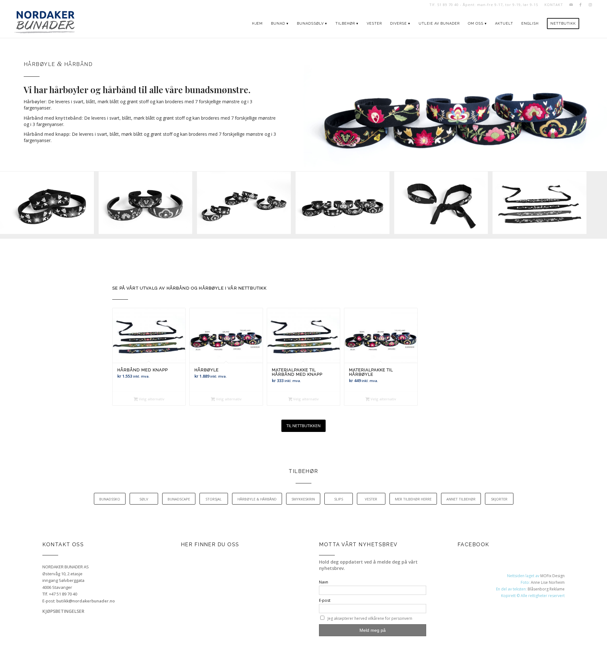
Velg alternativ (151, 399)
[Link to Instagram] (590, 4)
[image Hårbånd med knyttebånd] (443, 205)
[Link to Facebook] (580, 4)
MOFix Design (552, 575)
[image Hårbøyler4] (345, 205)
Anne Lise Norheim (548, 582)
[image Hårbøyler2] (148, 205)
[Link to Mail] (571, 4)
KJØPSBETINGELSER (63, 611)
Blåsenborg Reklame (546, 589)
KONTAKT (553, 4)
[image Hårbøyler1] (49, 205)
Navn (323, 582)
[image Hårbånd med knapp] (542, 205)
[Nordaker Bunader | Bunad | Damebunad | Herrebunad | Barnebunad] (44, 23)
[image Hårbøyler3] (246, 205)
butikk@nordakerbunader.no (85, 601)
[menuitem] (552, 4)
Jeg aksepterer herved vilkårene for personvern (370, 618)
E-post (324, 600)
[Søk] (589, 23)
